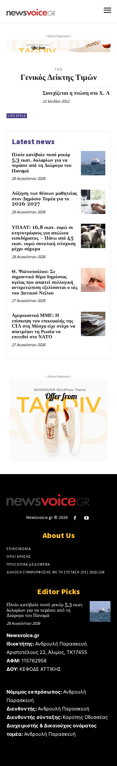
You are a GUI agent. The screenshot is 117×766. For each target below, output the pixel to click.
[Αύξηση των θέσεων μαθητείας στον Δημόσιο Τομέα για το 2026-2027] (93, 202)
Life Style (17, 116)
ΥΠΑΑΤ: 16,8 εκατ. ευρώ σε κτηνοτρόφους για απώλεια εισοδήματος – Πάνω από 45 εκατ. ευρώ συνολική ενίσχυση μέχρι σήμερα (44, 238)
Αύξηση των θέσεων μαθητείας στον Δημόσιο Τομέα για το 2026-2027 (44, 198)
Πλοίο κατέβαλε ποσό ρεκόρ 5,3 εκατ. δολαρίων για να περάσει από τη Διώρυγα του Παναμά (42, 163)
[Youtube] (87, 518)
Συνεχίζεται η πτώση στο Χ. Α (76, 93)
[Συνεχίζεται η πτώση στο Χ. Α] (22, 102)
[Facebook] (75, 518)
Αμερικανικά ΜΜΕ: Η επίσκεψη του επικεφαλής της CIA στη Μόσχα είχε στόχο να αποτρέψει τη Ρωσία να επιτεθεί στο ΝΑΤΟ (43, 326)
